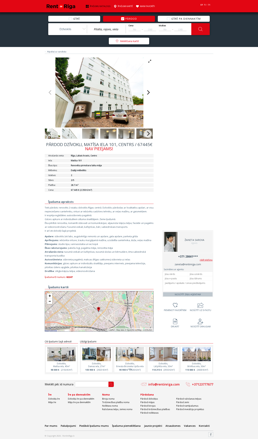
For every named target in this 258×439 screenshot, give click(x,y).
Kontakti (204, 425)
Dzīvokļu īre (54, 398)
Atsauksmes (173, 425)
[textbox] (106, 29)
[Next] (148, 92)
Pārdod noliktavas (149, 412)
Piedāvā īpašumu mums (94, 425)
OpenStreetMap (134, 330)
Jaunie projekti (153, 425)
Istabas (162, 26)
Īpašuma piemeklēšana (126, 425)
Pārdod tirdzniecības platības (155, 409)
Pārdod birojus (148, 405)
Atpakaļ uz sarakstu (56, 51)
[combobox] (67, 29)
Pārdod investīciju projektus (190, 409)
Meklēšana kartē (129, 41)
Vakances (190, 425)
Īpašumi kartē (125, 6)
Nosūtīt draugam (201, 326)
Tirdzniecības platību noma (115, 402)
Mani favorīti (147, 6)
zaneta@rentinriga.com (188, 264)
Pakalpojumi (68, 425)
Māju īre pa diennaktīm (79, 402)
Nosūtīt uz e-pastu (200, 310)
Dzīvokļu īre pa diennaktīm (81, 398)
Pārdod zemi (182, 402)
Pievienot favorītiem (175, 310)
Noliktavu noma (110, 405)
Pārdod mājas (147, 402)
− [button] (50, 301)
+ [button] (50, 296)
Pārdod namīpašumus (187, 405)
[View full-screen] (150, 61)
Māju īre (52, 402)
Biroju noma (108, 398)
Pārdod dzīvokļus (149, 398)
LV (201, 4)
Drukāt (175, 326)
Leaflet (111, 330)
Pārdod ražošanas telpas (188, 398)
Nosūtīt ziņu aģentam (188, 294)
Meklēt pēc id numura (59, 384)
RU (205, 4)
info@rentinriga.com (164, 384)
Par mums (51, 425)
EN (209, 4)
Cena (130, 26)
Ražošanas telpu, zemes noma (117, 409)
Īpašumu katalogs (100, 6)
